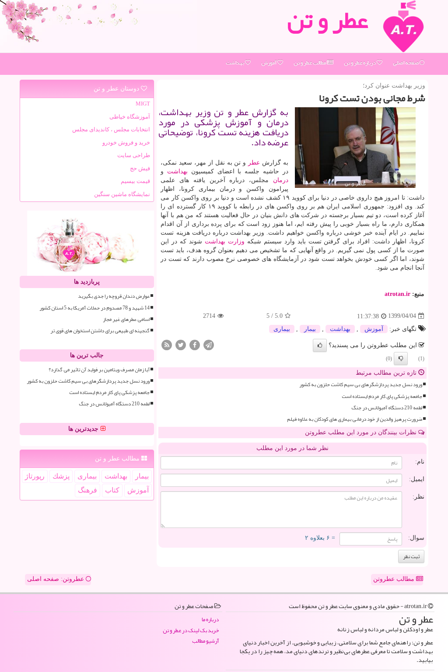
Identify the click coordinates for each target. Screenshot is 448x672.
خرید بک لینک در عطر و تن (191, 631)
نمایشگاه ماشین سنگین (122, 194)
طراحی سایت (133, 155)
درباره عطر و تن (360, 62)
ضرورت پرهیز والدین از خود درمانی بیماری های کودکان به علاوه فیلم (354, 419)
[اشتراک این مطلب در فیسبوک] (195, 344)
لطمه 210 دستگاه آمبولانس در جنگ (386, 408)
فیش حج (140, 168)
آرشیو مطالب (205, 641)
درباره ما (210, 620)
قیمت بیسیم (135, 181)
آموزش (269, 62)
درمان (280, 180)
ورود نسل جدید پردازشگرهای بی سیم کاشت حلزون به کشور (360, 385)
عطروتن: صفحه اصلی (56, 579)
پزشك (61, 476)
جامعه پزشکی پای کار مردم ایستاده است (382, 396)
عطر (254, 162)
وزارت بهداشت (225, 241)
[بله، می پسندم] (320, 345)
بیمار (310, 329)
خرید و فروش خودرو (126, 142)
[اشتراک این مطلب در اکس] (181, 344)
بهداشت (235, 62)
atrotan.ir (397, 294)
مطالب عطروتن (394, 579)
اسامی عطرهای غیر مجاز (126, 319)
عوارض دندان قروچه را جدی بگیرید (114, 296)
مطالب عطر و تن (310, 62)
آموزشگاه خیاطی (129, 116)
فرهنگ (87, 490)
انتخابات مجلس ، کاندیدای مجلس (111, 129)
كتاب (112, 490)
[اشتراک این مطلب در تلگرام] (209, 344)
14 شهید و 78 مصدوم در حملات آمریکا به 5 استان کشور (94, 308)
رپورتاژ (35, 476)
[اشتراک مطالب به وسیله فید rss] (167, 344)
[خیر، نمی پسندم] (401, 358)
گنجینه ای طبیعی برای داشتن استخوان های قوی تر (100, 331)
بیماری (281, 329)
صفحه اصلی (406, 62)
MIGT (143, 103)
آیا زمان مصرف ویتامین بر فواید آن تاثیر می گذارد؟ (99, 370)
